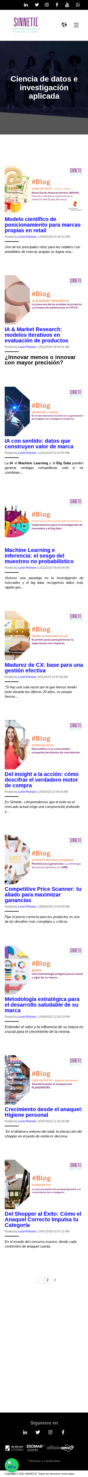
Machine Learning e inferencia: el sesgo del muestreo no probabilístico (39, 555)
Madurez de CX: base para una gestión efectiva (44, 668)
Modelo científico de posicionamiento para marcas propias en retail (43, 224)
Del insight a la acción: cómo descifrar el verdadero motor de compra (42, 779)
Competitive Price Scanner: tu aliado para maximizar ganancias (43, 894)
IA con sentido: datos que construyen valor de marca (39, 444)
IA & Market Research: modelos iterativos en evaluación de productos (36, 335)
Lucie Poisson (27, 236)
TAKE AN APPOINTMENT (39, 1371)
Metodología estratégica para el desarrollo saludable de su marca (42, 1004)
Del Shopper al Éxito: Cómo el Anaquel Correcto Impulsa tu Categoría (43, 1219)
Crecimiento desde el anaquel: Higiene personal (44, 1112)
